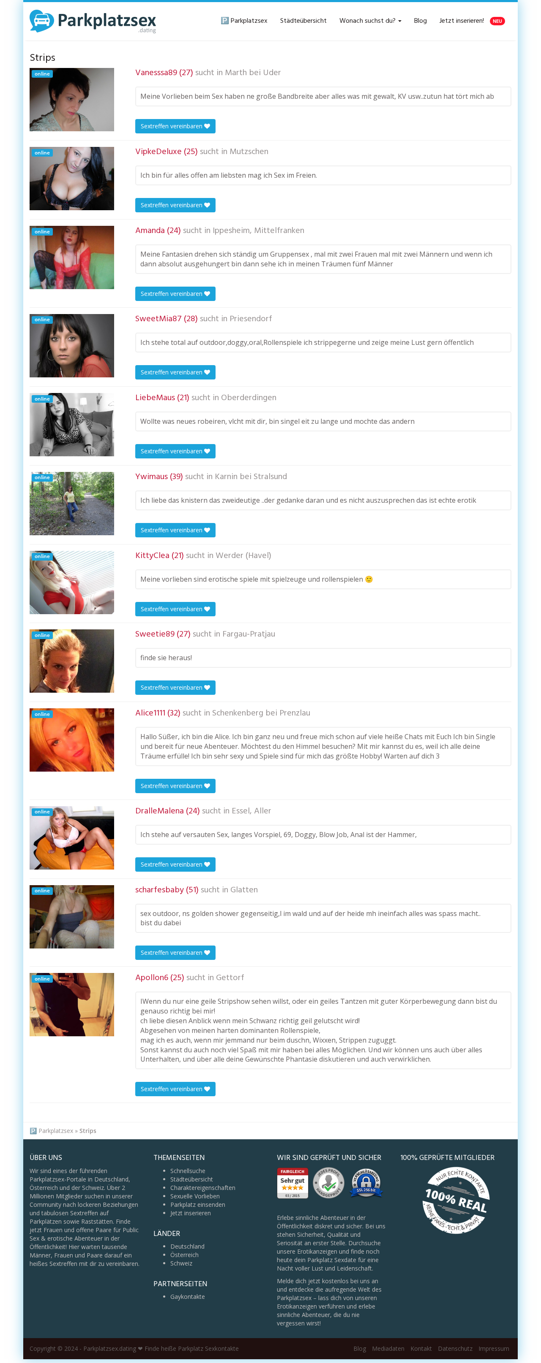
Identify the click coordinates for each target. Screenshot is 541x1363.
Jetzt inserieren (190, 1213)
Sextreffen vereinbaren (172, 126)
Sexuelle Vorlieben (195, 1196)
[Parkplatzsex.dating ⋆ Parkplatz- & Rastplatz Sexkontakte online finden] (93, 21)
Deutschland (187, 1246)
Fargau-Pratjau (248, 634)
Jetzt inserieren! (471, 21)
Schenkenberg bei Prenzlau (261, 713)
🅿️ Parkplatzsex (244, 21)
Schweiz (181, 1263)
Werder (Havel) (243, 556)
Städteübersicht (303, 21)
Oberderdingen (248, 398)
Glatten (244, 890)
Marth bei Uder (253, 73)
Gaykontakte (187, 1297)
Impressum (493, 1348)
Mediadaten (388, 1348)
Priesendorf (251, 319)
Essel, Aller (251, 811)
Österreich (184, 1255)
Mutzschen (249, 152)
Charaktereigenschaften (202, 1188)
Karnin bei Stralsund (251, 477)
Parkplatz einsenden (197, 1204)
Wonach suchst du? (368, 21)
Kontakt (421, 1348)
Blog (420, 21)
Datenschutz (455, 1348)
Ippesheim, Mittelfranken (258, 231)
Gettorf (230, 978)
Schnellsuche (187, 1171)
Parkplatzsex (55, 1131)
